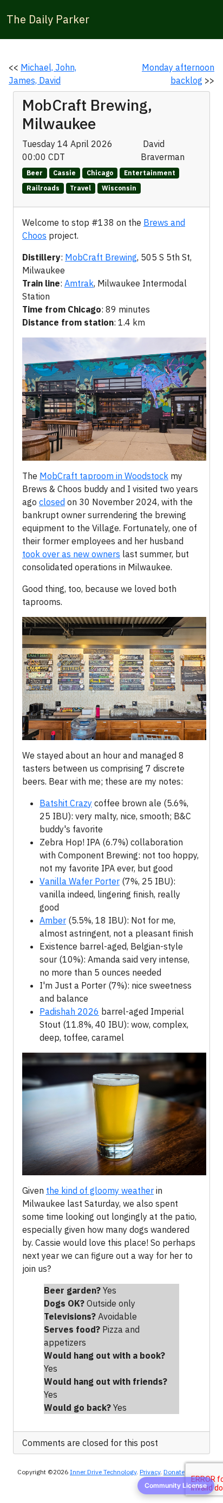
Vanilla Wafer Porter (80, 881)
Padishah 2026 (69, 1011)
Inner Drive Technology (103, 1472)
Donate (174, 1472)
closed (52, 501)
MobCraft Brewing (101, 257)
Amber (53, 920)
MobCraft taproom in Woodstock (104, 475)
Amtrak (79, 283)
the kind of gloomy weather (100, 1190)
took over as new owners (71, 554)
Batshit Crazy (66, 803)
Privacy (150, 1472)
